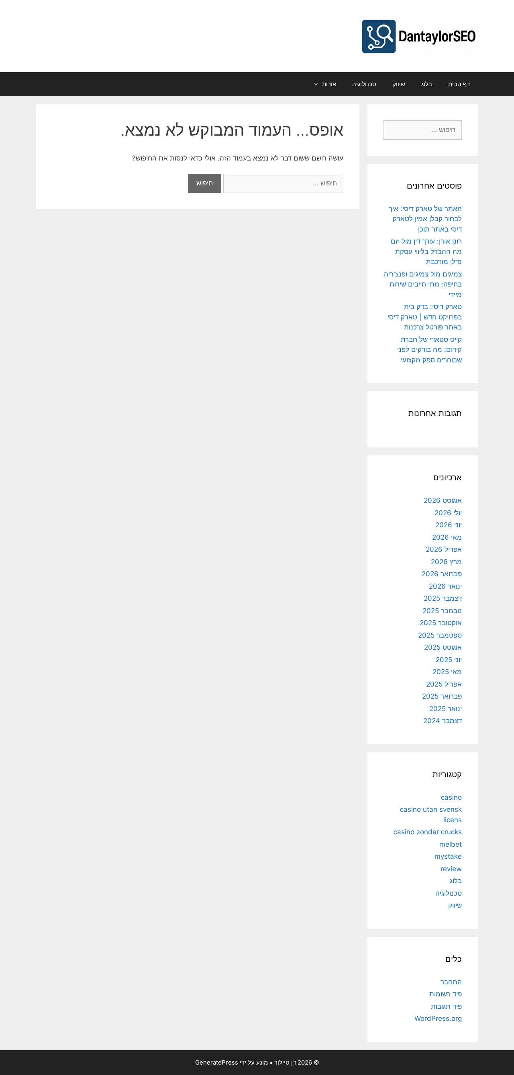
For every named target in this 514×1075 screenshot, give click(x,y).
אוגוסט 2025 (443, 647)
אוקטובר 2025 (441, 623)
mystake (448, 856)
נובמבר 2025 (442, 611)
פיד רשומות (445, 994)
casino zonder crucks (428, 832)
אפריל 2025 (444, 684)
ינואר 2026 (445, 586)
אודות (329, 84)
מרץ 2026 (446, 562)
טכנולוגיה (364, 84)
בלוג (426, 84)
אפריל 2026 (444, 549)
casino (451, 797)
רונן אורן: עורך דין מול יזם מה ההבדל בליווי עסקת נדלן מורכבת (426, 251)
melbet (450, 844)
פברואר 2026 (442, 574)
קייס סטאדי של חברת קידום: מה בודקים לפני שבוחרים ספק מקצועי (429, 349)
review (451, 869)
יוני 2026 (448, 525)
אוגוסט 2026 (443, 500)
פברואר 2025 (442, 696)
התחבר (451, 982)
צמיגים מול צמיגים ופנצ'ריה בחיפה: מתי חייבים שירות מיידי (423, 284)
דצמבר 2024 (442, 721)
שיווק (398, 84)
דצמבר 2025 (443, 598)
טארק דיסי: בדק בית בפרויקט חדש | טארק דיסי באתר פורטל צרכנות (425, 317)
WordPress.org (438, 1018)
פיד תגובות (446, 1006)
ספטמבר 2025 (440, 635)
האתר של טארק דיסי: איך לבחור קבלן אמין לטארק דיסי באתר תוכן (425, 219)
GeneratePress (216, 1062)
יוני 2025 (449, 660)
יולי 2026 (448, 513)
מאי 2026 (447, 537)
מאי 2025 (447, 672)
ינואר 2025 (445, 709)
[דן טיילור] (418, 36)
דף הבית (459, 84)
